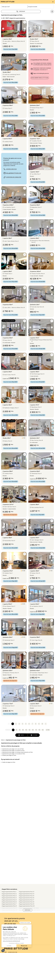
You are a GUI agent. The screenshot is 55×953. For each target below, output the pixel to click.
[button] (3, 950)
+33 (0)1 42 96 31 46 (11, 169)
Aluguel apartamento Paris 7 (9, 904)
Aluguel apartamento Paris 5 (9, 900)
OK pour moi (24, 945)
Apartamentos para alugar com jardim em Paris (13, 750)
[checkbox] (24, 22)
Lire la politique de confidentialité (11, 941)
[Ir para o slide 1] (13, 35)
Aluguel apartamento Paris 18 (26, 902)
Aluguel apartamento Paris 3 (9, 896)
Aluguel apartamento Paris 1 (9, 891)
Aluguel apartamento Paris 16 (26, 898)
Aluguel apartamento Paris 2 (9, 893)
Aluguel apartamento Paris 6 (9, 902)
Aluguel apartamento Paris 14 (26, 893)
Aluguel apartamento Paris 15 (26, 896)
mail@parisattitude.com (13, 173)
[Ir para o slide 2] (14, 35)
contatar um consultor (13, 177)
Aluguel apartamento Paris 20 (27, 906)
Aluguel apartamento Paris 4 (9, 898)
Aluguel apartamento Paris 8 (9, 906)
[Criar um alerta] (52, 11)
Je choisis (9, 945)
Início (2, 740)
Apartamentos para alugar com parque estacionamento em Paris (17, 752)
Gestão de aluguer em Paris (8, 762)
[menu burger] (53, 2)
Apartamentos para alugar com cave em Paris (13, 749)
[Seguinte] (24, 29)
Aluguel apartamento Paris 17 (26, 900)
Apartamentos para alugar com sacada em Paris (13, 753)
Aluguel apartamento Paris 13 (26, 891)
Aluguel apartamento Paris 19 (26, 904)
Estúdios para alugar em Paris (9, 755)
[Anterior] (3, 29)
